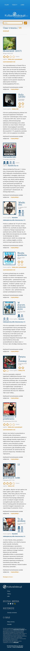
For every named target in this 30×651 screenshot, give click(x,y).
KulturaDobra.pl (15, 15)
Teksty (14, 5)
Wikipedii (16, 642)
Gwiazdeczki (9, 157)
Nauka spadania (22, 254)
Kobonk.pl (20, 647)
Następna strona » (8, 576)
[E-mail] (13, 603)
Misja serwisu (11, 621)
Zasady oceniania (12, 612)
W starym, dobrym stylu (22, 305)
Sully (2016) (21, 95)
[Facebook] (8, 603)
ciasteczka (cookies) (18, 629)
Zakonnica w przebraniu (9, 417)
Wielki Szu (21, 203)
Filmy (7, 5)
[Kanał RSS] (15, 603)
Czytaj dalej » (15, 89)
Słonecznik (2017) (12, 51)
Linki (22, 5)
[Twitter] (10, 603)
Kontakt (9, 624)
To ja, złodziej (21, 519)
